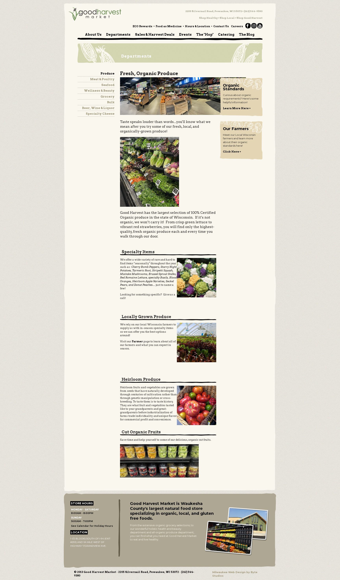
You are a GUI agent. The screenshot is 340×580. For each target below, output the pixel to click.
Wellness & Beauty (99, 90)
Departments (118, 34)
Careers (237, 26)
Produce (108, 73)
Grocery (108, 96)
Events (185, 34)
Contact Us (221, 26)
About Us (93, 34)
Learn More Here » (237, 108)
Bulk (111, 102)
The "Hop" (204, 34)
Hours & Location (197, 26)
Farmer (137, 341)
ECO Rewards (142, 26)
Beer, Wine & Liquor (98, 108)
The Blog (246, 34)
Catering (226, 34)
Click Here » (232, 151)
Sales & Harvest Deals (155, 34)
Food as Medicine (169, 26)
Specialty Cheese (100, 113)
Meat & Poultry (102, 79)
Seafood (108, 85)
